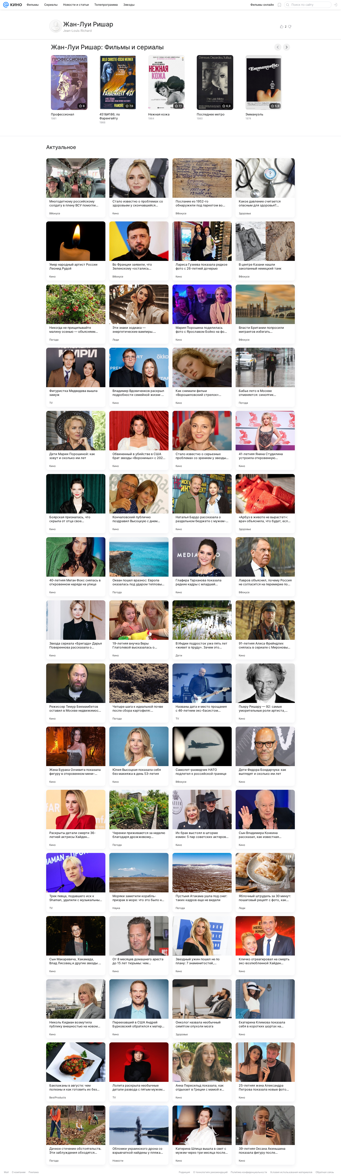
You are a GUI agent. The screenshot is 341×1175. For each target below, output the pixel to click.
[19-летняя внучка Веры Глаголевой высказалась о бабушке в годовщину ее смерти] (139, 630)
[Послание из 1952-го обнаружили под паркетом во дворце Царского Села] (202, 187)
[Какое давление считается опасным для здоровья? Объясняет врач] (265, 187)
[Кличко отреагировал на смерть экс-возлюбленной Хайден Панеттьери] (265, 945)
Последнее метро (211, 114)
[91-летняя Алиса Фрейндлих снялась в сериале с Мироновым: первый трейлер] (265, 630)
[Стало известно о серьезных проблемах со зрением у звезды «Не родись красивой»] (202, 440)
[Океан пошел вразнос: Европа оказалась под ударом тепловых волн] (139, 566)
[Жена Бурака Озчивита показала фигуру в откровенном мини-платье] (75, 756)
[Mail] (6, 4)
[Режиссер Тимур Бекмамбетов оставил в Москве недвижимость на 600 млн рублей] (75, 693)
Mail (6, 1172)
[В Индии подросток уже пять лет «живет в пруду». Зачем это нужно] (202, 630)
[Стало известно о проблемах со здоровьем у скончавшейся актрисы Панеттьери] (139, 187)
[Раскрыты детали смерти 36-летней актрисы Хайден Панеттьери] (75, 819)
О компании (18, 1172)
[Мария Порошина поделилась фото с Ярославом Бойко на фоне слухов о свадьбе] (202, 314)
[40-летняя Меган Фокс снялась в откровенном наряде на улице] (75, 566)
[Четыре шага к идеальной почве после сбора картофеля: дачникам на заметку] (139, 693)
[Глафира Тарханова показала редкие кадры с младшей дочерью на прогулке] (202, 566)
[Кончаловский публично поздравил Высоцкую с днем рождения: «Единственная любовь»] (139, 503)
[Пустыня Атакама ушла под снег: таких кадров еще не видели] (202, 882)
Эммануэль (254, 114)
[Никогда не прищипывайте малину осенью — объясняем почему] (75, 314)
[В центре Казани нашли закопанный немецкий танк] (265, 251)
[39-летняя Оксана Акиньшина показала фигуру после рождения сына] (265, 1135)
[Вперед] (286, 47)
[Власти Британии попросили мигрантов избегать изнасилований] (265, 314)
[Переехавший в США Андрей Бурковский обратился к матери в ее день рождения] (139, 1008)
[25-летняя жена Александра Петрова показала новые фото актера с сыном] (265, 1072)
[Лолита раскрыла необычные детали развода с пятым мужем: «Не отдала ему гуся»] (139, 1072)
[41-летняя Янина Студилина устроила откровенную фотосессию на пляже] (265, 440)
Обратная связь (325, 1172)
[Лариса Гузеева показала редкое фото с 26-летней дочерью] (202, 251)
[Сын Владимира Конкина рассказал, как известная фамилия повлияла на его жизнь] (265, 819)
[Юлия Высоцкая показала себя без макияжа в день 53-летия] (139, 756)
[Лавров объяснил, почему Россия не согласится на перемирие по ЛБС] (265, 566)
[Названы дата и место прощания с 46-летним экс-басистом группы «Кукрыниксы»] (202, 693)
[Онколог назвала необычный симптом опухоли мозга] (202, 1008)
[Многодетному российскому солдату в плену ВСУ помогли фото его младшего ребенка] (75, 187)
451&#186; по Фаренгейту (109, 116)
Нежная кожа (159, 114)
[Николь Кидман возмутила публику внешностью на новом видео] (75, 1008)
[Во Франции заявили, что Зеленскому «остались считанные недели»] (139, 251)
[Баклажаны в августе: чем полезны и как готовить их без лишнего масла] (75, 1072)
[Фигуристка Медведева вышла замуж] (75, 377)
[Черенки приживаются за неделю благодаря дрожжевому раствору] (139, 819)
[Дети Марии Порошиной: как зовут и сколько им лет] (75, 440)
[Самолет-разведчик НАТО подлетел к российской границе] (202, 756)
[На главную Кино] (15, 4)
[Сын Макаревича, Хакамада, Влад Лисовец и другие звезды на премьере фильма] (75, 945)
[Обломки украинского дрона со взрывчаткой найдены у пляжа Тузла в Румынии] (139, 1135)
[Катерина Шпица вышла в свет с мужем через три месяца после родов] (202, 1135)
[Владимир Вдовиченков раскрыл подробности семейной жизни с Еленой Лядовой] (139, 377)
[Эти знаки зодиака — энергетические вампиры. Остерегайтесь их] (139, 314)
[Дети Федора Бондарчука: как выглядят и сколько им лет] (265, 756)
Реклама (34, 1172)
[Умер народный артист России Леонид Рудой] (75, 251)
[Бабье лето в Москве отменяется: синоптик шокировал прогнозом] (265, 377)
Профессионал (62, 114)
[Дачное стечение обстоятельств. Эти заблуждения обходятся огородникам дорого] (75, 1135)
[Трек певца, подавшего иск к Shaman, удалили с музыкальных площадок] (75, 882)
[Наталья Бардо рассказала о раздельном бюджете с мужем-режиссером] (202, 503)
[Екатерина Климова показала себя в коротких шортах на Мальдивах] (265, 1008)
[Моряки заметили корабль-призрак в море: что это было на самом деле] (139, 882)
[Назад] (277, 47)
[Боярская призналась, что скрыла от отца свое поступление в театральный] (75, 503)
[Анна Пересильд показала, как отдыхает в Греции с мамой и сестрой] (202, 1072)
